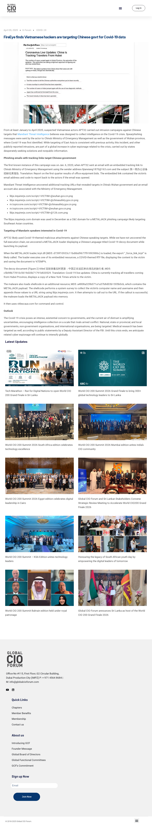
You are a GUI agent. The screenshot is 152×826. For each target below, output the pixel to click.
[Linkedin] (13, 689)
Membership (19, 718)
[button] (120, 8)
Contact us (18, 724)
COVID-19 (41, 30)
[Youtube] (7, 689)
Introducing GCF (21, 743)
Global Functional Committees (29, 760)
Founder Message (22, 748)
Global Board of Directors (26, 754)
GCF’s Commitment (23, 765)
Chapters (17, 707)
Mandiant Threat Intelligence (33, 134)
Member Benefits (21, 713)
